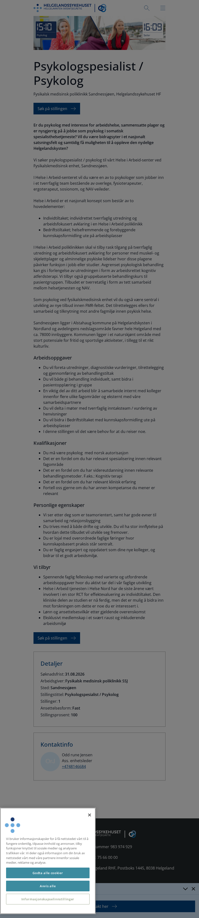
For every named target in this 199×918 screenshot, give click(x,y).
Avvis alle (48, 886)
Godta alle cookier (48, 873)
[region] (48, 861)
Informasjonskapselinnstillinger (47, 899)
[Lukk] (89, 815)
